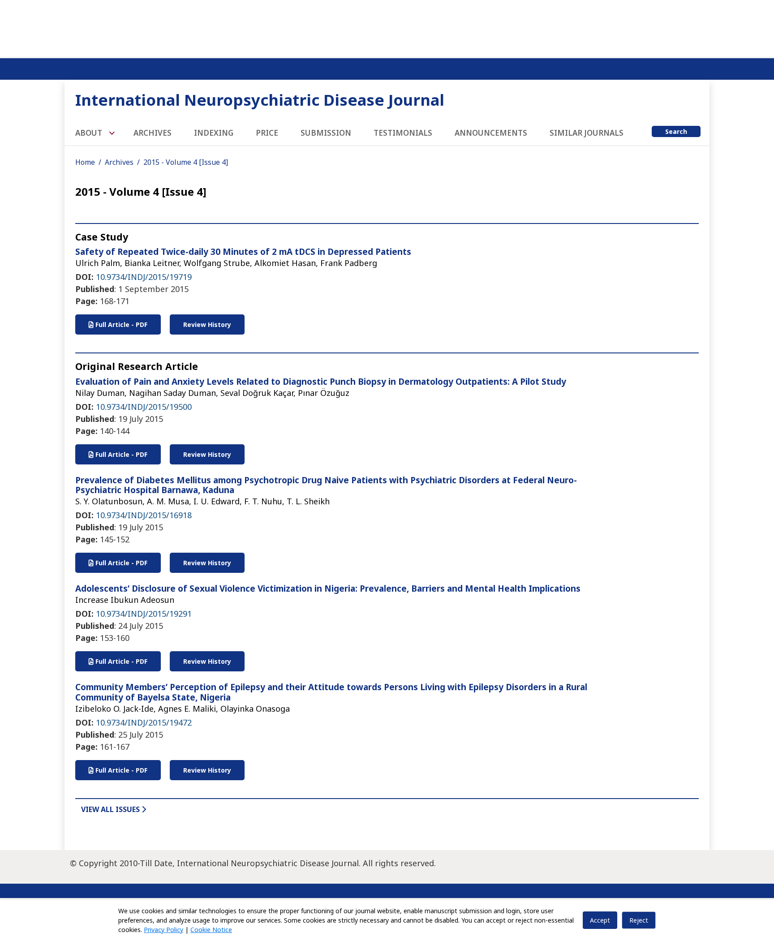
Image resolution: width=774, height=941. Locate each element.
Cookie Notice (211, 929)
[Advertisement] (387, 27)
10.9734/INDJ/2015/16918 (144, 515)
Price (267, 133)
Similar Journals (587, 133)
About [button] (89, 133)
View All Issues (111, 809)
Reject (638, 920)
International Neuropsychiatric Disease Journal (259, 99)
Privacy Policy (163, 929)
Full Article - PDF (120, 324)
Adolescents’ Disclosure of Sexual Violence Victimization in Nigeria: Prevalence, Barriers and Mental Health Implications (327, 588)
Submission (326, 133)
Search (676, 131)
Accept (600, 920)
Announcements (491, 133)
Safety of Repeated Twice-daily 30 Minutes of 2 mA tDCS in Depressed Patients (243, 252)
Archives (152, 133)
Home (85, 162)
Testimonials (403, 133)
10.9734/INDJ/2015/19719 (144, 276)
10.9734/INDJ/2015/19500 (144, 406)
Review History (207, 324)
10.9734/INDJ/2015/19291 (144, 613)
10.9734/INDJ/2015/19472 (144, 722)
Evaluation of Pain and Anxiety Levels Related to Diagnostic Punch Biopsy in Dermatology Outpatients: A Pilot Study (320, 381)
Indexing (213, 133)
